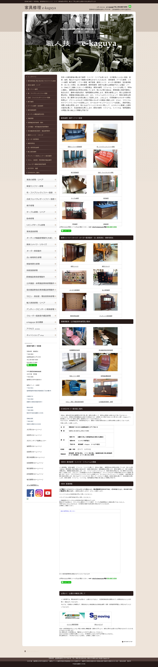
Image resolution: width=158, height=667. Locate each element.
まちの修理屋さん (33, 485)
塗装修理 (74, 224)
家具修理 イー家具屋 (48, 8)
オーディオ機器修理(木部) (36, 114)
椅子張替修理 (75, 172)
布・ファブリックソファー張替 (106, 146)
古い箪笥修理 (106, 290)
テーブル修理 (75, 198)
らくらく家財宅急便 (72, 624)
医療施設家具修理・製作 (35, 122)
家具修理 (105, 198)
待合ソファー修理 (75, 376)
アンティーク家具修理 (105, 316)
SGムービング (98, 624)
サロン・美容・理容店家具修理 (75, 401)
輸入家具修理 (32, 152)
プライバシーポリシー (32, 651)
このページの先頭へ (127, 642)
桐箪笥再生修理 (74, 316)
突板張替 (105, 224)
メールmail (110, 7)
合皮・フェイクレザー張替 (106, 172)
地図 (33, 168)
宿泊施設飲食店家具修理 (106, 350)
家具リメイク (74, 266)
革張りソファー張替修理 (75, 146)
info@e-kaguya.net (98, 227)
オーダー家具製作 (75, 290)
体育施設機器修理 (106, 376)
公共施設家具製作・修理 (106, 401)
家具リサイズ (106, 266)
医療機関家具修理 (75, 350)
